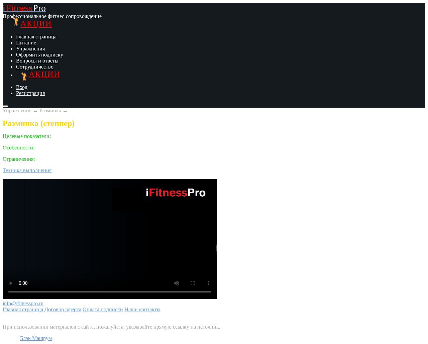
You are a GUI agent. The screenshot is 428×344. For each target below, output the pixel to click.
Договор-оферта (62, 309)
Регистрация (30, 93)
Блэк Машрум (36, 338)
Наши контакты (142, 309)
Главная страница (36, 36)
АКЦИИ (36, 23)
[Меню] (5, 106)
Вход (21, 87)
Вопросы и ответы (37, 61)
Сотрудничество (35, 67)
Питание (26, 42)
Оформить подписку (39, 55)
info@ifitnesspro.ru (23, 303)
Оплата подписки (103, 309)
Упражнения (30, 48)
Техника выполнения (27, 170)
